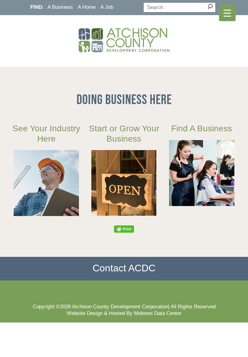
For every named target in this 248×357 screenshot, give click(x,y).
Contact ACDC (124, 268)
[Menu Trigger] (227, 13)
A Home (87, 7)
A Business (60, 7)
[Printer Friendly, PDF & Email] (124, 228)
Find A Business (201, 128)
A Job (106, 7)
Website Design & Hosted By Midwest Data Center (124, 313)
